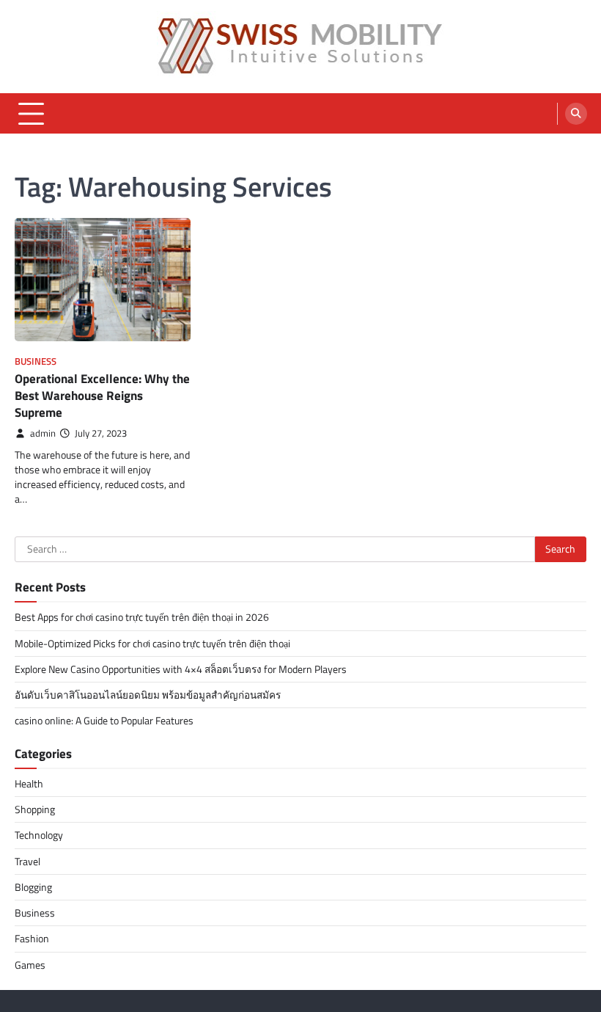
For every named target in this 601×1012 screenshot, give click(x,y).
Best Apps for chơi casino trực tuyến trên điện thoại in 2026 (142, 617)
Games (30, 965)
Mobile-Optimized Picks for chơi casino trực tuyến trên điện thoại (152, 643)
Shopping (35, 809)
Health (29, 783)
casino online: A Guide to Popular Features (104, 720)
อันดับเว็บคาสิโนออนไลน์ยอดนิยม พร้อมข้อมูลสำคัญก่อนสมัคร (148, 695)
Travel (27, 861)
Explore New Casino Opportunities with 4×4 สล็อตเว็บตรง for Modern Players (181, 669)
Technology (39, 835)
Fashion (32, 938)
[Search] (576, 114)
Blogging (33, 887)
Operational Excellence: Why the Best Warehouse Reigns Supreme (102, 394)
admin (43, 433)
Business (35, 361)
